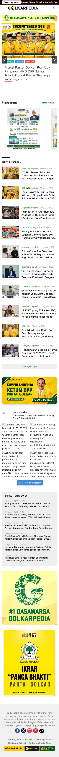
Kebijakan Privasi (17, 743)
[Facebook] (17, 731)
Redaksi (29, 739)
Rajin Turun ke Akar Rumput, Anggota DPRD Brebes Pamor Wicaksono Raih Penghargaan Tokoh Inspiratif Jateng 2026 (38, 216)
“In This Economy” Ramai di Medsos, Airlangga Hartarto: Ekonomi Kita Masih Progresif (38, 274)
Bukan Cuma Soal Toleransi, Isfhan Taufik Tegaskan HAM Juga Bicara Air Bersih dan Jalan (37, 256)
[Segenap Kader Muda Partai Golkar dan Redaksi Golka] (43, 464)
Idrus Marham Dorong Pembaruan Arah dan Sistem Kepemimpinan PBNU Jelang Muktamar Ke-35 (28, 516)
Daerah (34, 207)
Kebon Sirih (26, 227)
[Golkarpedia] (22, 8)
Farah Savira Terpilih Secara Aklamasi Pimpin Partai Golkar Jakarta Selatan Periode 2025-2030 (39, 196)
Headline (19, 62)
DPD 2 (24, 188)
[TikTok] (41, 731)
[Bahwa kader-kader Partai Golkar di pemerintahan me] (15, 464)
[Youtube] (35, 731)
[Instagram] (29, 731)
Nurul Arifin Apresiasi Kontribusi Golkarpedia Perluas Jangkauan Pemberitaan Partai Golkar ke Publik (28, 526)
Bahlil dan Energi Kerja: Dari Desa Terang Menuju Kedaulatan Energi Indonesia (37, 333)
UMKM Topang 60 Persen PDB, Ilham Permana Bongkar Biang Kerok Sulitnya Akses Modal (39, 313)
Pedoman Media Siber (40, 743)
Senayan (9, 62)
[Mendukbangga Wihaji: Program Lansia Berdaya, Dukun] (43, 436)
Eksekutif (34, 266)
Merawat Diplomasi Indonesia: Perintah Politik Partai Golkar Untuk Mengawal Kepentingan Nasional (28, 548)
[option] (29, 53)
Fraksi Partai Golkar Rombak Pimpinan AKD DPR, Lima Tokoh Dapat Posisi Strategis (27, 71)
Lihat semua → (49, 102)
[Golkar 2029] (47, 748)
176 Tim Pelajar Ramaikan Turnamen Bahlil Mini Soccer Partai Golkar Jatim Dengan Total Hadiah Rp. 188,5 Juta (37, 177)
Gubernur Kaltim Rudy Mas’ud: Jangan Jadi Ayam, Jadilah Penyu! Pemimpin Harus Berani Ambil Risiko (39, 295)
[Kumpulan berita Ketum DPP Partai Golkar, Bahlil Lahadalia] (29, 390)
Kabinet (25, 266)
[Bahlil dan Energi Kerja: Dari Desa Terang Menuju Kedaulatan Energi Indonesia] (10, 332)
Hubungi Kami (44, 739)
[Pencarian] (55, 8)
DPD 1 (24, 168)
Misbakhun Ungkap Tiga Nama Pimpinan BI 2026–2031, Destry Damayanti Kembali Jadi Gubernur (39, 354)
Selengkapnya (29, 366)
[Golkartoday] (32, 748)
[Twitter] (23, 731)
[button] (4, 60)
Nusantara (33, 168)
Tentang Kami (15, 739)
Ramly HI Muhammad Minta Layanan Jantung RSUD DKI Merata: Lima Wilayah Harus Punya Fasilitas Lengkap (37, 236)
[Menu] (4, 8)
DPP (23, 326)
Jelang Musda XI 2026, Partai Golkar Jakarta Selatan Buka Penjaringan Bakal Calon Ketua (28, 505)
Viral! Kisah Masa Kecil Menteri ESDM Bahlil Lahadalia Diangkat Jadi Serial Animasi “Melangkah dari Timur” (26, 559)
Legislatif (30, 62)
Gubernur (26, 286)
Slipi (28, 326)
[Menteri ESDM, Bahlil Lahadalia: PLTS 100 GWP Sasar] (15, 436)
